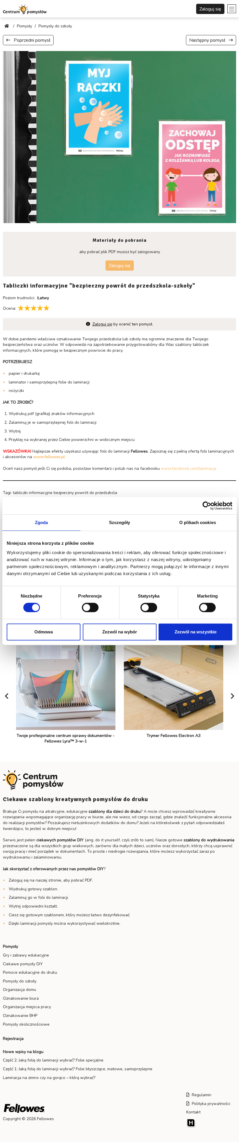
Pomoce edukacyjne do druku (30, 972)
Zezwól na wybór (119, 631)
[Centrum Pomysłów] (25, 9)
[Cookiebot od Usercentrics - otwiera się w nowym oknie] (206, 505)
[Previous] (6, 696)
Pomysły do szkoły (19, 981)
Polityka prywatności (209, 1103)
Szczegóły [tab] (119, 522)
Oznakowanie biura (21, 998)
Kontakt (193, 1112)
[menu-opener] (231, 8)
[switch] (90, 607)
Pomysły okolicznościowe (26, 1024)
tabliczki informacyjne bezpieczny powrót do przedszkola (65, 492)
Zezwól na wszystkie (196, 631)
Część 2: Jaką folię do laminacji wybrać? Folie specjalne (53, 1060)
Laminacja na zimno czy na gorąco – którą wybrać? (49, 1077)
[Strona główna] (7, 26)
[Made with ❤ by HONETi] (211, 1122)
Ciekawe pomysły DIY (23, 964)
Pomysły (10, 946)
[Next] (232, 696)
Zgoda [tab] (41, 522)
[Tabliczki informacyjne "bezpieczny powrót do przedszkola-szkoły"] (119, 136)
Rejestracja (13, 1038)
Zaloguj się (210, 9)
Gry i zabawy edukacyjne (26, 955)
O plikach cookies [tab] (197, 522)
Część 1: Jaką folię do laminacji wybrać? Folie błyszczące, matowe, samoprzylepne (77, 1069)
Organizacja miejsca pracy (27, 1007)
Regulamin (200, 1095)
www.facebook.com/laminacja (188, 468)
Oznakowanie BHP (20, 1015)
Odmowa (43, 631)
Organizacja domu (19, 989)
